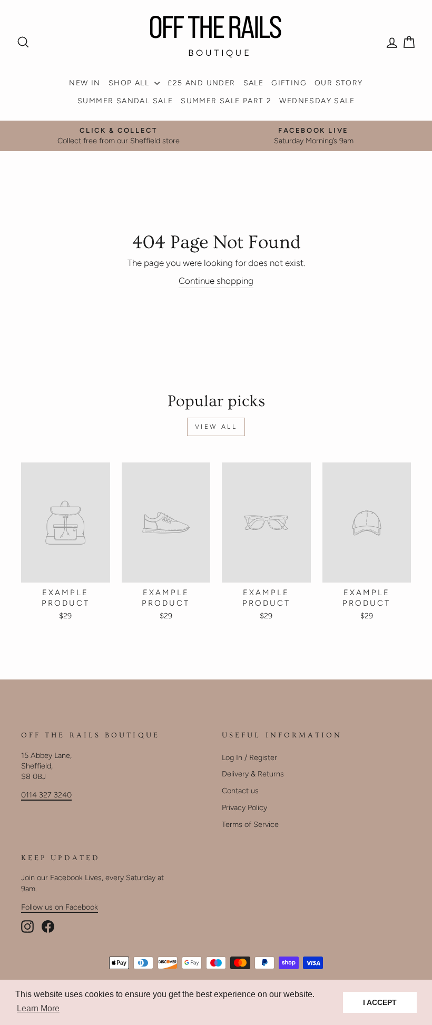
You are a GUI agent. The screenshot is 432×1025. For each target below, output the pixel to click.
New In (84, 82)
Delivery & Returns (253, 773)
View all (216, 426)
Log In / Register (249, 757)
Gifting (289, 82)
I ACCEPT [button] (380, 1002)
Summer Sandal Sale (125, 100)
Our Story (339, 82)
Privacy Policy (244, 807)
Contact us (240, 790)
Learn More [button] (38, 1008)
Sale (253, 82)
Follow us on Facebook (59, 907)
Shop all (130, 82)
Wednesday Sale (317, 100)
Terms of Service (250, 824)
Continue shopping (216, 280)
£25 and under (201, 82)
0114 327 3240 (46, 795)
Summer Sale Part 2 (226, 100)
